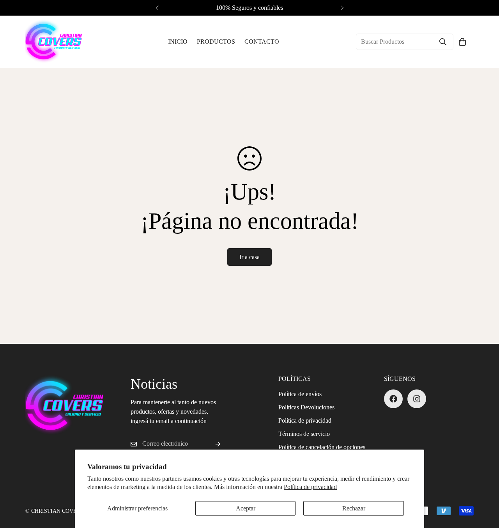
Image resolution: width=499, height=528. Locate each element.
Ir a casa (249, 257)
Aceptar (245, 508)
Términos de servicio (304, 433)
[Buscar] (443, 41)
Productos (216, 41)
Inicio (178, 41)
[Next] (342, 8)
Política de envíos (300, 394)
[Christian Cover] (53, 42)
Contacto (261, 41)
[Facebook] (393, 398)
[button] (462, 42)
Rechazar (353, 508)
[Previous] (157, 8)
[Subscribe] (212, 444)
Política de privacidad (310, 487)
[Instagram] (416, 398)
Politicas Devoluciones (306, 407)
